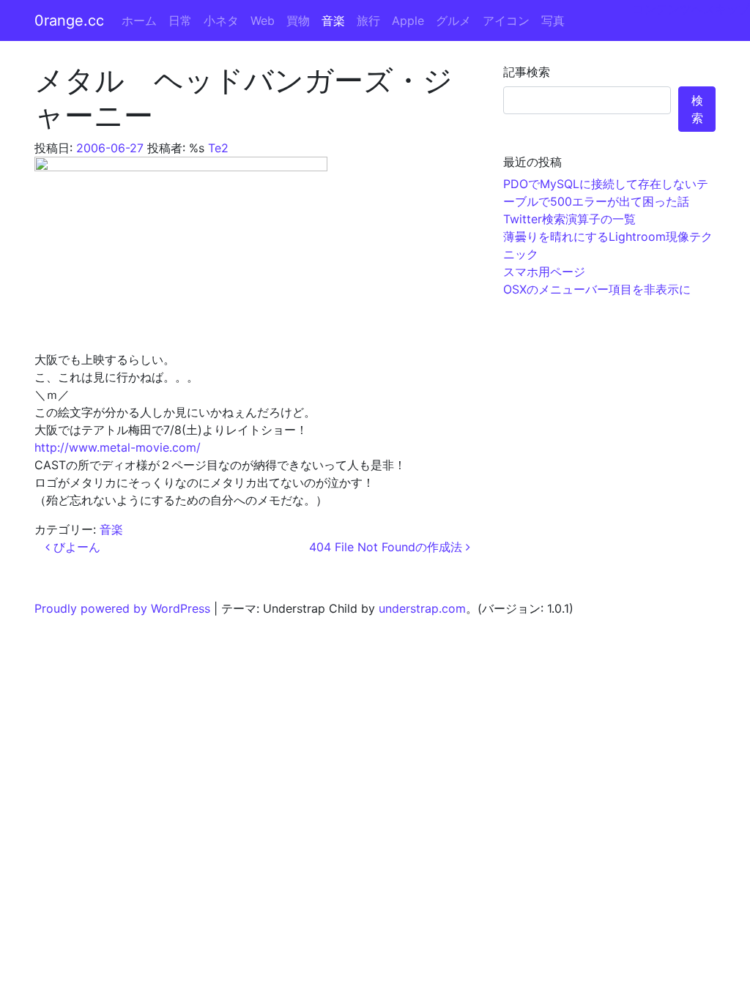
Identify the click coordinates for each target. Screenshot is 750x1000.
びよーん (75, 547)
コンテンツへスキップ (691, 8)
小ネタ (221, 20)
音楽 (333, 20)
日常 (180, 20)
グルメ (453, 20)
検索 (697, 109)
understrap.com (422, 608)
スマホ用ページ (544, 271)
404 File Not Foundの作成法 (387, 547)
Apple (408, 20)
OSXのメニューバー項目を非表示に (597, 289)
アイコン (506, 20)
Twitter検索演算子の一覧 (569, 219)
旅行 (368, 20)
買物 (298, 20)
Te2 (218, 148)
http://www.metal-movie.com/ (117, 447)
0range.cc (69, 20)
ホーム (139, 20)
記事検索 (526, 71)
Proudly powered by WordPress (122, 608)
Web (262, 20)
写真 (553, 20)
